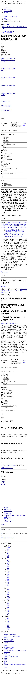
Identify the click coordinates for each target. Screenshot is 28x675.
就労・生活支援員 (8, 639)
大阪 (8, 589)
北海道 (8, 547)
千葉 (8, 564)
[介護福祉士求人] (8, 163)
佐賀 (8, 619)
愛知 (8, 583)
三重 (8, 599)
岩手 (8, 553)
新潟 (5, 18)
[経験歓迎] (8, 166)
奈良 (8, 596)
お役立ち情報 (7, 514)
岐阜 (8, 582)
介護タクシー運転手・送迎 (11, 656)
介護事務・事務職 (8, 648)
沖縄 (8, 629)
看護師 (5, 653)
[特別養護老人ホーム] (8, 155)
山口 (8, 608)
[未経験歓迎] (8, 164)
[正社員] (7, 149)
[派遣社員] (7, 152)
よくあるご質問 (8, 11)
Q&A (5, 512)
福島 (8, 557)
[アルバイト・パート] (7, 153)
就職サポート (7, 509)
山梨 (8, 574)
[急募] (8, 162)
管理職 (5, 645)
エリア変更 (6, 24)
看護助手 (6, 637)
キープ (4, 32)
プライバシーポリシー (10, 520)
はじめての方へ (8, 7)
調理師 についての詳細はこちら (9, 323)
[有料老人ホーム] (8, 158)
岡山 (8, 602)
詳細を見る (4, 272)
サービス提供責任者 (9, 641)
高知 (8, 615)
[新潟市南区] (6, 138)
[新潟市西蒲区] (6, 141)
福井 (8, 580)
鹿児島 (8, 627)
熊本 (8, 624)
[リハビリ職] (15, 143)
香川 (8, 610)
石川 (8, 577)
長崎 (8, 621)
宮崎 (8, 626)
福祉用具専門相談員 (9, 647)
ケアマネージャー (8, 644)
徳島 (8, 613)
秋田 (8, 550)
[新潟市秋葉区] (6, 137)
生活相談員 (7, 642)
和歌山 (8, 597)
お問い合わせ (7, 9)
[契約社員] (7, 150)
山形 (8, 552)
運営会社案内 (7, 12)
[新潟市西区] (6, 140)
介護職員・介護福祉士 (10, 634)
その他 (5, 667)
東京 (8, 560)
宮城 (8, 555)
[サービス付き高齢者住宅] (8, 159)
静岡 (8, 585)
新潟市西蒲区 (7, 19)
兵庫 (8, 592)
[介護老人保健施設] (8, 156)
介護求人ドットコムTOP (10, 16)
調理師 (5, 660)
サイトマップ (7, 521)
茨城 (8, 568)
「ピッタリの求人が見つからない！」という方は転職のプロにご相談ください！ (14, 290)
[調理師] (15, 147)
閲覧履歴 (10, 32)
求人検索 (6, 507)
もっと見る (4, 212)
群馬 (8, 569)
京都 (8, 591)
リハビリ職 (7, 655)
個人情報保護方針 (10, 465)
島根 (8, 607)
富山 (8, 579)
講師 (5, 663)
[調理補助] (15, 146)
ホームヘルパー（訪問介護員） (12, 636)
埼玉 (8, 563)
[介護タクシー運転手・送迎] (15, 144)
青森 (8, 549)
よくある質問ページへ (7, 468)
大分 (8, 622)
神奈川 (8, 561)
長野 (8, 576)
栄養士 (5, 661)
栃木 (8, 566)
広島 (8, 604)
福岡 (8, 618)
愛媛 (8, 611)
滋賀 (8, 594)
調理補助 (6, 658)
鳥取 (8, 605)
